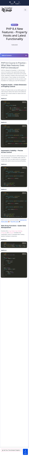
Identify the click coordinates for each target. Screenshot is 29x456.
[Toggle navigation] (25, 9)
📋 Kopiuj (24, 102)
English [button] (17, 3)
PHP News (14, 24)
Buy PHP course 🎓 (15, 221)
